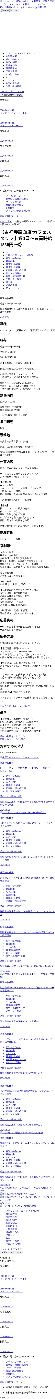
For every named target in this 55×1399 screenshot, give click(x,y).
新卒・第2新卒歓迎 (15, 276)
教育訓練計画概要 (15, 205)
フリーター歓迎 (13, 279)
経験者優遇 (11, 285)
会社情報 (10, 208)
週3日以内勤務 (13, 264)
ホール (9, 252)
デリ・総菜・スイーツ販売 (19, 255)
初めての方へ (12, 59)
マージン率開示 (13, 202)
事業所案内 (11, 68)
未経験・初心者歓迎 (16, 270)
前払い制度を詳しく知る (12, 736)
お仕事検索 (40, 7)
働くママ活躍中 (13, 273)
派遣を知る (11, 65)
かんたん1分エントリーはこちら (16, 706)
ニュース (10, 80)
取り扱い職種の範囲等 (17, 199)
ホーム (3, 221)
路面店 (9, 282)
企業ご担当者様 (13, 86)
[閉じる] (15, 1261)
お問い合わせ (12, 83)
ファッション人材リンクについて (22, 53)
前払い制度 (11, 62)
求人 (9, 221)
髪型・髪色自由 (13, 258)
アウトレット (12, 288)
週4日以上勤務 (13, 267)
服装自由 (10, 261)
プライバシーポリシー (17, 196)
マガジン (29, 7)
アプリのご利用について (18, 211)
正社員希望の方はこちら (12, 7)
